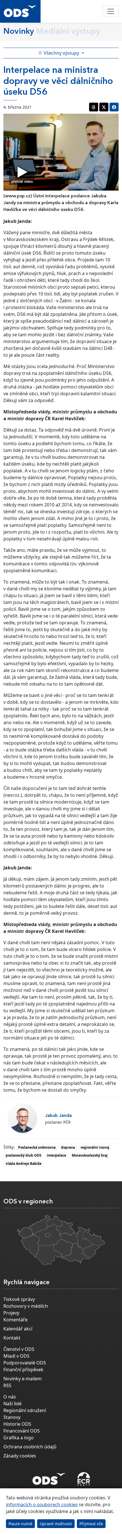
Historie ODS (17, 1424)
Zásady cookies (19, 1456)
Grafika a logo (18, 1437)
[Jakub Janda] (22, 1118)
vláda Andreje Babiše (23, 1163)
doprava (68, 1147)
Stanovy (11, 1417)
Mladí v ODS (16, 1356)
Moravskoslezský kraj (90, 1155)
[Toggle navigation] (111, 11)
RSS (7, 1385)
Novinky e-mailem (22, 1378)
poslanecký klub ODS (23, 1155)
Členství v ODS (18, 1349)
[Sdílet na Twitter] (103, 107)
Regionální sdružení (24, 1410)
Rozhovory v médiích (25, 1306)
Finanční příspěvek (23, 1369)
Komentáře (15, 1320)
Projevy (11, 1313)
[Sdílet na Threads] (93, 107)
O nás (9, 1397)
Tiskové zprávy (19, 1299)
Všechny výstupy (61, 53)
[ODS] (49, 1477)
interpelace (56, 1155)
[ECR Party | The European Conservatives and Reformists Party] (83, 1479)
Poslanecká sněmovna (37, 1147)
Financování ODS (21, 1431)
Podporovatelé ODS (24, 1363)
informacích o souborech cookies (42, 1504)
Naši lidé (12, 1403)
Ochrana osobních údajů (29, 1447)
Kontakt (11, 1338)
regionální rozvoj (95, 1147)
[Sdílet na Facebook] (114, 107)
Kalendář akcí (17, 1329)
